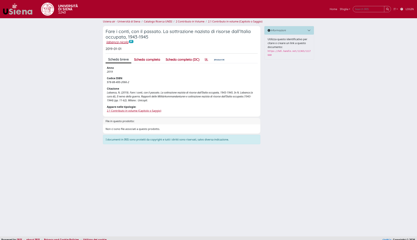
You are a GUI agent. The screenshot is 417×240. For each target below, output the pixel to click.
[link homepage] (19, 9)
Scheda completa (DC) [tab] (182, 59)
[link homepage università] (59, 9)
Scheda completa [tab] (147, 59)
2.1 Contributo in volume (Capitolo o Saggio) (235, 21)
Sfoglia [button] (344, 9)
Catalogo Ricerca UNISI (158, 21)
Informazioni (278, 30)
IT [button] (395, 9)
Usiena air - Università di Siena (121, 21)
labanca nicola (117, 42)
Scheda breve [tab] (118, 59)
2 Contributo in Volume (190, 21)
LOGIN (410, 9)
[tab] (206, 59)
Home (333, 9)
